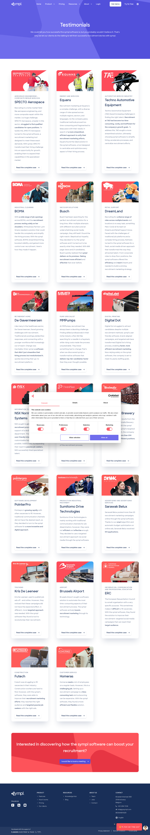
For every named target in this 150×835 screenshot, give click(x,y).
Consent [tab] (44, 403)
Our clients (43, 806)
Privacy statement (104, 831)
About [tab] (105, 403)
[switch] (63, 429)
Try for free (128, 4)
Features (42, 796)
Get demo (115, 4)
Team (93, 796)
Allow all (104, 437)
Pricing (62, 4)
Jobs (93, 800)
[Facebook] (12, 805)
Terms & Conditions (119, 831)
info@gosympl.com (124, 809)
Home (38, 4)
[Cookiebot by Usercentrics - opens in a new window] (110, 396)
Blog (66, 800)
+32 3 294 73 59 (123, 806)
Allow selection (74, 437)
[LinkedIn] (18, 805)
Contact (94, 803)
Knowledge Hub (71, 796)
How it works (43, 800)
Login (98, 4)
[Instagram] (25, 805)
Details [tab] (75, 403)
